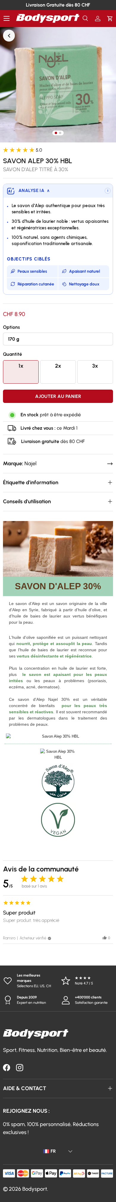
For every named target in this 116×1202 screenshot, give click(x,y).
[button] (110, 18)
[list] (58, 84)
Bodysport (34, 1189)
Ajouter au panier (58, 396)
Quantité (12, 354)
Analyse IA (34, 190)
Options (11, 327)
